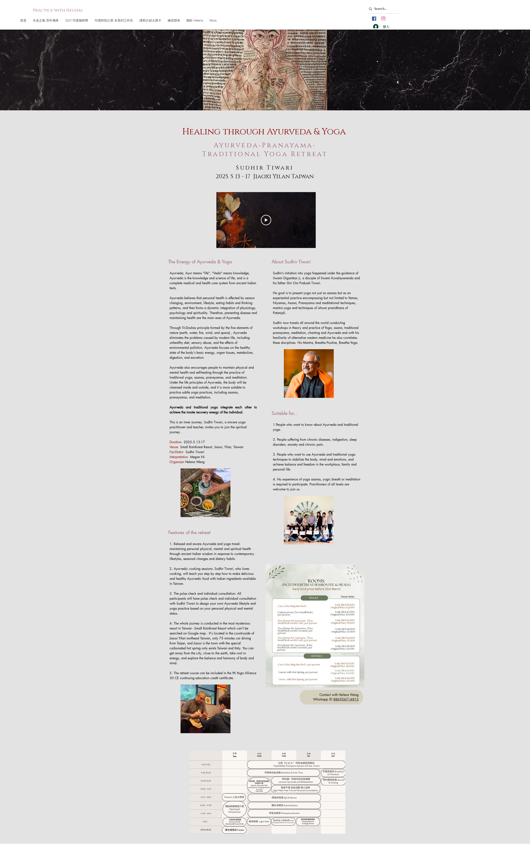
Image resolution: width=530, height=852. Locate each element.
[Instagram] (383, 19)
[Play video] (266, 220)
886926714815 (346, 699)
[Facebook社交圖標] (374, 19)
